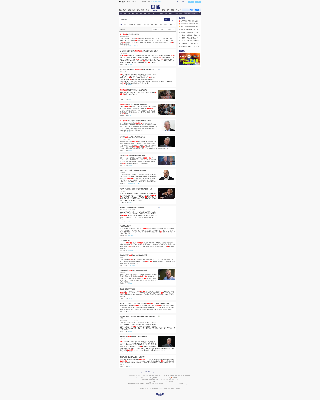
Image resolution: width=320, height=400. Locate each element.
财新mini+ (130, 202)
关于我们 (142, 388)
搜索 (166, 19)
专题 (176, 13)
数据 (120, 2)
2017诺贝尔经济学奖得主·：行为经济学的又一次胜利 (139, 51)
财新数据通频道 (131, 265)
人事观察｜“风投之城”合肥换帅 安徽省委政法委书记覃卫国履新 (197, 38)
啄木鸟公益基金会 (154, 388)
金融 (129, 10)
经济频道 (130, 283)
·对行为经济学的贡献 (129, 34)
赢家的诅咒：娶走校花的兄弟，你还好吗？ (132, 357)
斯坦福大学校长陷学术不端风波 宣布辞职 (132, 207)
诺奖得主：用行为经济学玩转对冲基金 (132, 156)
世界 (142, 10)
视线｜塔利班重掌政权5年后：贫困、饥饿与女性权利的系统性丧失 (198, 29)
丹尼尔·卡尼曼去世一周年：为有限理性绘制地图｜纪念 (136, 189)
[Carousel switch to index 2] (197, 63)
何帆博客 (130, 298)
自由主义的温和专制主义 (127, 289)
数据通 (197, 10)
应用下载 (144, 2)
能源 (141, 13)
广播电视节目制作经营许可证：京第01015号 (152, 380)
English (178, 10)
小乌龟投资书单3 (125, 241)
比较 (166, 13)
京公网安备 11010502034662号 (179, 378)
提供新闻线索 (167, 388)
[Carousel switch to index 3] (198, 63)
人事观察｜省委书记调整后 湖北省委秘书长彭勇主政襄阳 (195, 35)
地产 (129, 13)
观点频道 (130, 64)
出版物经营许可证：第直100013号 (170, 380)
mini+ (185, 10)
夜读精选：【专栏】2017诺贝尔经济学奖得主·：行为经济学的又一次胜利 (144, 303)
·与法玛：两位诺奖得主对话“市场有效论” (135, 121)
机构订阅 (128, 2)
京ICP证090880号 (138, 378)
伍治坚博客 (130, 250)
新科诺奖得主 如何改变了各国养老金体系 (133, 337)
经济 (124, 10)
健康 (145, 13)
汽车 (133, 13)
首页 (120, 10)
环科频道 (130, 331)
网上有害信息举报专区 (157, 2)
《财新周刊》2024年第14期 (133, 183)
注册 (183, 2)
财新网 (129, 311)
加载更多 (147, 371)
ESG (157, 13)
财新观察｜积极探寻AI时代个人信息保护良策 (192, 32)
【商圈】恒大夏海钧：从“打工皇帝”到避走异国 (193, 46)
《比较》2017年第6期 (133, 46)
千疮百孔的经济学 (125, 226)
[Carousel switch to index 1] (195, 63)
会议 (133, 2)
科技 (125, 13)
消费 (137, 13)
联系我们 (173, 388)
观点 (147, 10)
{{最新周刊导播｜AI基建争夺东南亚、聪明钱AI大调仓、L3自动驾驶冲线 (199, 43)
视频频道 (130, 99)
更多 (121, 13)
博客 (163, 10)
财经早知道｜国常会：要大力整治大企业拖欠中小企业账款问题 (197, 21)
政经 (138, 10)
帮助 (149, 2)
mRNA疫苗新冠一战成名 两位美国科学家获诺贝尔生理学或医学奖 (138, 317)
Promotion (137, 2)
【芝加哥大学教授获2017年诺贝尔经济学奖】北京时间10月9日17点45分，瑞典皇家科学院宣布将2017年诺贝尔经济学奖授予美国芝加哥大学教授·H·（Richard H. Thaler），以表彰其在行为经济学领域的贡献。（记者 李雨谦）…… (147, 261)
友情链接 (178, 388)
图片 (168, 10)
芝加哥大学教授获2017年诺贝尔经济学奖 (133, 255)
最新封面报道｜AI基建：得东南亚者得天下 (192, 24)
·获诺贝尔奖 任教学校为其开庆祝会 (133, 90)
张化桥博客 (130, 235)
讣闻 (180, 13)
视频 (172, 10)
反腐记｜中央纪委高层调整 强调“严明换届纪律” (193, 26)
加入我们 (147, 388)
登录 (178, 2)
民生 (153, 13)
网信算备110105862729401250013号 (161, 378)
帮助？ (173, 20)
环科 (149, 13)
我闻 (123, 2)
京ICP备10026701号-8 (147, 378)
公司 (133, 10)
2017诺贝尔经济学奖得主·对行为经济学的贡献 (137, 70)
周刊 (191, 10)
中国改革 (171, 13)
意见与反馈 (161, 388)
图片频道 (130, 115)
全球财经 (130, 150)
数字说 (161, 13)
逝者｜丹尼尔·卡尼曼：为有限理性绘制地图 (133, 170)
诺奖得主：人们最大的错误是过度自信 (132, 137)
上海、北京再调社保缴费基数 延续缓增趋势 (192, 41)
